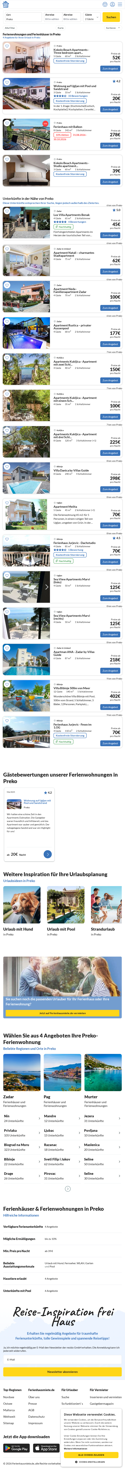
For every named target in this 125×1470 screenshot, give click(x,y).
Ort (8, 14)
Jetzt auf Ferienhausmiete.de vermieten (62, 1013)
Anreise (49, 14)
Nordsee (8, 1397)
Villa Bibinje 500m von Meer (72, 688)
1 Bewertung (75, 549)
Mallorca (9, 1410)
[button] (121, 4)
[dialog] (91, 1438)
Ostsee (7, 1403)
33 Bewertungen (78, 95)
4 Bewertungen (77, 221)
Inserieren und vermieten (106, 1397)
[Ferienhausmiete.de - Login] (113, 4)
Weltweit (9, 1416)
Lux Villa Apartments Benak (72, 215)
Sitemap (8, 1423)
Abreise (68, 14)
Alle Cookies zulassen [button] (91, 1455)
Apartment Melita (65, 506)
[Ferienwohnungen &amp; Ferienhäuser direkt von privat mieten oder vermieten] (5, 4)
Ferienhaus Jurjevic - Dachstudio (75, 543)
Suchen (111, 17)
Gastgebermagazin (102, 1403)
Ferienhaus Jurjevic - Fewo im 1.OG (72, 726)
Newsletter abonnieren (62, 1371)
